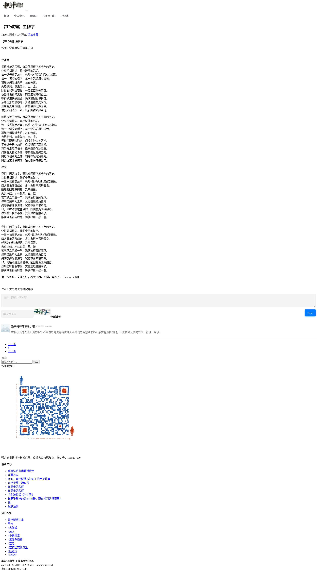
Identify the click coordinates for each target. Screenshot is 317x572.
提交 (310, 313)
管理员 (33, 16)
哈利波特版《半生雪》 (21, 494)
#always (12, 554)
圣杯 (10, 523)
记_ (10, 502)
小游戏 (65, 16)
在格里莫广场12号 (18, 482)
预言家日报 (49, 16)
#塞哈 (11, 543)
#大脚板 (12, 527)
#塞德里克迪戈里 (18, 547)
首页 (6, 16)
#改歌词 (12, 551)
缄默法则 (13, 506)
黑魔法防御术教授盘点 (21, 471)
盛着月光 (13, 474)
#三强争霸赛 (15, 539)
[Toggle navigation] (27, 10)
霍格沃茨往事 (16, 519)
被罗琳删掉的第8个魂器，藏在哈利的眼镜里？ (35, 498)
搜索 (36, 362)
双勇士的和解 (16, 486)
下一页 (12, 351)
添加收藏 (33, 34)
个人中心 (19, 16)
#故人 (11, 531)
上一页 (12, 344)
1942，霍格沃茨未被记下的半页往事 (29, 478)
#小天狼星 (14, 535)
